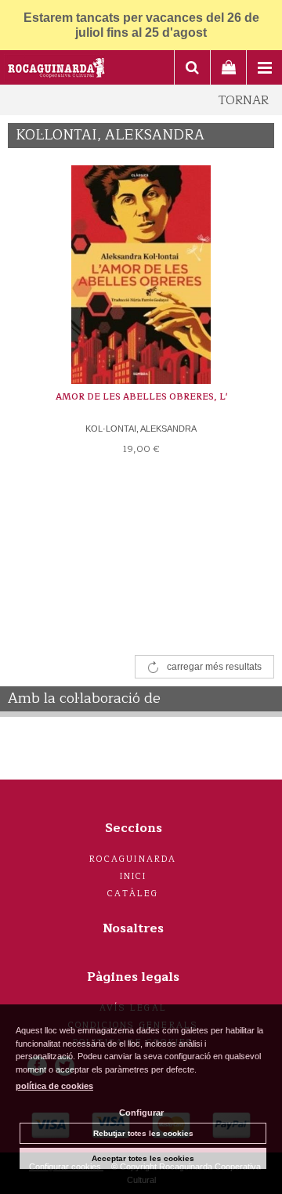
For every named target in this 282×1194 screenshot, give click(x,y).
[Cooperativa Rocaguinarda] (57, 69)
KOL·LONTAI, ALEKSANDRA (141, 428)
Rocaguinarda (132, 859)
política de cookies (54, 1086)
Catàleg (132, 893)
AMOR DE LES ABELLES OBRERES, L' (141, 396)
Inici (133, 876)
